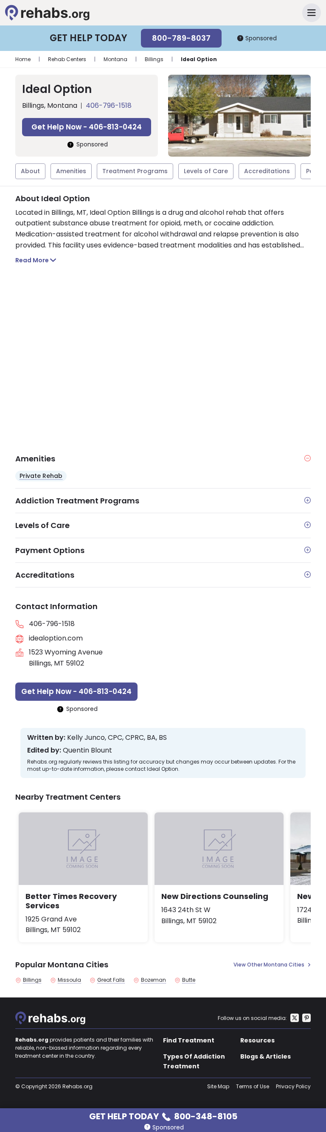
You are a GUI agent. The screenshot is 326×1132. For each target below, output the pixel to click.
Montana (115, 59)
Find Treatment (188, 1040)
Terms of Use (252, 1086)
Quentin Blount (87, 750)
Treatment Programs (135, 171)
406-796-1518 (109, 105)
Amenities (71, 171)
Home (23, 59)
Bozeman (153, 980)
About (30, 171)
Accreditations (267, 171)
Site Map (218, 1086)
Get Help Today (163, 1115)
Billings (154, 59)
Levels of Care (206, 171)
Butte (188, 980)
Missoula (69, 980)
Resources (257, 1040)
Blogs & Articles (265, 1056)
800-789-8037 (181, 38)
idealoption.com (56, 638)
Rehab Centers (67, 59)
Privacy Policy (293, 1086)
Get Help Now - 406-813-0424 (86, 127)
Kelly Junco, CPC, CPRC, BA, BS (117, 737)
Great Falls (111, 980)
